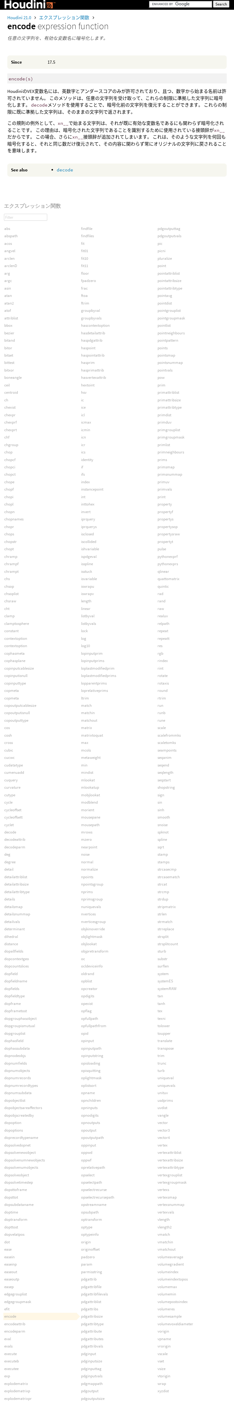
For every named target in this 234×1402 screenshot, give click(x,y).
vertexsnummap (171, 1204)
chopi (8, 496)
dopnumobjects (17, 1070)
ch (6, 400)
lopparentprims (94, 683)
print (161, 496)
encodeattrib (14, 1323)
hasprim (88, 362)
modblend (89, 802)
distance (11, 943)
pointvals (165, 370)
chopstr (10, 541)
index (85, 481)
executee (11, 1368)
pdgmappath (92, 1383)
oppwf (86, 1160)
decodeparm (14, 847)
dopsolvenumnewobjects (24, 1160)
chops (9, 534)
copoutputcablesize (20, 705)
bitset (8, 355)
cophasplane (14, 660)
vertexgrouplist (170, 1175)
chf (6, 437)
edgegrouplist (15, 1294)
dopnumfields (15, 1063)
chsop (9, 586)
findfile (86, 228)
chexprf (10, 422)
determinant (14, 929)
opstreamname (93, 1204)
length (86, 601)
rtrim (162, 698)
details (9, 899)
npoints (87, 876)
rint (160, 668)
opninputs (89, 1107)
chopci (9, 467)
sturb (162, 951)
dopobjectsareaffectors (23, 1107)
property (165, 504)
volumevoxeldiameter (175, 1323)
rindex (163, 660)
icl (83, 414)
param (86, 1264)
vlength (164, 1219)
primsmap (166, 467)
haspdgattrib (91, 340)
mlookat (88, 780)
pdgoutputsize (93, 1398)
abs (7, 228)
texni (161, 1018)
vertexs (163, 1189)
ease (8, 1249)
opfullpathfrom (93, 1025)
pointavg (165, 295)
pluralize (165, 258)
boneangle (13, 377)
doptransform (15, 1219)
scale (162, 727)
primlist (164, 444)
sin (160, 802)
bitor (8, 347)
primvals (165, 489)
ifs (83, 474)
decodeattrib (14, 839)
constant (11, 630)
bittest (9, 362)
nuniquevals (91, 906)
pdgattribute (91, 1331)
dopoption (12, 1122)
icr (83, 444)
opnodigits (89, 1115)
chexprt (10, 429)
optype (86, 1227)
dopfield (11, 973)
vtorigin (164, 1376)
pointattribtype (170, 288)
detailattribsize (16, 884)
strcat (162, 884)
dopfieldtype (14, 996)
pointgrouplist (169, 310)
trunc (162, 1063)
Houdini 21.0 (19, 17)
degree (10, 862)
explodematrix (16, 1383)
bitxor (9, 370)
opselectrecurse (94, 1189)
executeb (11, 1361)
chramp (10, 556)
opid (84, 1033)
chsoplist (11, 593)
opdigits (87, 996)
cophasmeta (14, 653)
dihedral (11, 936)
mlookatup (90, 787)
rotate (163, 675)
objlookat (89, 943)
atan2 (9, 303)
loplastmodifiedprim (98, 668)
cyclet (9, 824)
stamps (163, 862)
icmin (85, 429)
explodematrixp (17, 1390)
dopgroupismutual (19, 1025)
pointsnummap (170, 362)
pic (160, 243)
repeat (163, 630)
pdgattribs (89, 1309)
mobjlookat (90, 795)
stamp (163, 854)
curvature (12, 787)
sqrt (161, 847)
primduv (165, 422)
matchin (88, 712)
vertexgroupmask (172, 1182)
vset (161, 1361)
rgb (160, 653)
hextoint (87, 385)
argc (8, 280)
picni (161, 250)
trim (161, 1055)
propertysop (168, 526)
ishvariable (90, 548)
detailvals (12, 921)
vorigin (163, 1331)
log (83, 638)
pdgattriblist (91, 1301)
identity (87, 459)
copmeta (11, 690)
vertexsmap (167, 1197)
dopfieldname (15, 981)
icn (83, 437)
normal (87, 862)
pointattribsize (169, 280)
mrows (86, 832)
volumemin (167, 1294)
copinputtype (15, 683)
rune (161, 720)
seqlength (165, 772)
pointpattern (168, 340)
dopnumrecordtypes (21, 1085)
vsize (161, 1368)
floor (85, 273)
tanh (161, 1003)
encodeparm (14, 1331)
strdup (163, 899)
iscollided (88, 541)
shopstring (166, 787)
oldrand (87, 973)
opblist (86, 981)
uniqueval (166, 1077)
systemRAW (167, 988)
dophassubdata (17, 1048)
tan (160, 996)
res (160, 645)
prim (161, 385)
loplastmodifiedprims (98, 675)
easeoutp (11, 1279)
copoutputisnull (17, 712)
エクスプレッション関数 (64, 17)
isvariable (89, 578)
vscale (163, 1353)
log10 (85, 645)
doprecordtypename (21, 1137)
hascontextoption (95, 325)
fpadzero (88, 280)
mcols (86, 750)
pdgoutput (89, 1390)
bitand (9, 340)
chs (7, 578)
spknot (163, 832)
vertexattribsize (170, 1160)
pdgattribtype (92, 1323)
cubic (8, 750)
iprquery (88, 519)
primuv (163, 481)
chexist (10, 407)
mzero (86, 839)
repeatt (163, 638)
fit (82, 243)
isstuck (86, 571)
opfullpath (89, 1018)
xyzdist (163, 1390)
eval (7, 1338)
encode (10, 1316)
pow (161, 377)
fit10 (84, 258)
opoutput (88, 1130)
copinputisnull (15, 675)
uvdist (162, 1107)
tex (160, 1010)
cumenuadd (14, 772)
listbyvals (88, 623)
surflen (163, 966)
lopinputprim (92, 653)
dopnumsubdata (18, 1092)
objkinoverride (93, 929)
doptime (11, 1212)
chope (9, 481)
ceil (7, 385)
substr (163, 958)
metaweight (91, 757)
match (86, 705)
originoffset (90, 1249)
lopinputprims (92, 660)
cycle (8, 802)
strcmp (163, 891)
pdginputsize (91, 1361)
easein (9, 1256)
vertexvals (166, 1212)
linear (85, 608)
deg (7, 854)
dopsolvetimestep (18, 1182)
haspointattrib (93, 355)
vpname (164, 1338)
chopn (9, 511)
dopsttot (11, 1197)
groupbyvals (91, 318)
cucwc (9, 757)
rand (161, 601)
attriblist (11, 318)
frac (84, 288)
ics (83, 452)
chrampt (11, 571)
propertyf (165, 511)
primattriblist (168, 392)
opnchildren (91, 1100)
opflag (86, 1010)
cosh (8, 735)
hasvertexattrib (93, 377)
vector (163, 1122)
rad (160, 593)
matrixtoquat (92, 735)
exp (7, 1376)
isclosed (87, 534)
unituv (163, 1092)
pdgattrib (89, 1279)
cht (6, 608)
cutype (9, 795)
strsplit (163, 936)
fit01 (84, 250)
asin (7, 288)
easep (9, 1286)
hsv (84, 392)
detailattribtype (17, 891)
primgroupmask (171, 437)
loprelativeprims (94, 690)
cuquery (11, 780)
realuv (163, 615)
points (163, 347)
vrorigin (164, 1346)
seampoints (167, 750)
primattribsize (169, 400)
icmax (86, 422)
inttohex (87, 504)
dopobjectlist (14, 1100)
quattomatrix (168, 578)
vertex (163, 1145)
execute (10, 1353)
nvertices (88, 914)
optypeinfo (90, 1234)
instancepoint (92, 489)
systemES (165, 981)
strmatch (165, 921)
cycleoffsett (13, 817)
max (84, 742)
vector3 (164, 1130)
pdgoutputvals (169, 235)
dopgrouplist (14, 1033)
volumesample (170, 1316)
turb (161, 1070)
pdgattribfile (91, 1286)
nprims (87, 891)
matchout (89, 720)
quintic (163, 586)
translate (165, 1040)
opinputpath (91, 1048)
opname (88, 1092)
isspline (87, 563)
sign (161, 795)
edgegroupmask (17, 1301)
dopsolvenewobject (20, 1152)
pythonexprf (168, 556)
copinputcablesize (19, 668)
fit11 (84, 265)
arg (7, 273)
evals (8, 1346)
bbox (8, 325)
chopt (9, 548)
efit (6, 1309)
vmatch (164, 1234)
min (84, 765)
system (163, 973)
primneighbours (171, 452)
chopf (9, 489)
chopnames (13, 519)
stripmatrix (167, 906)
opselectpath (91, 1182)
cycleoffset (12, 809)
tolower (164, 1025)
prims (162, 459)
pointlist (164, 325)
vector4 (164, 1137)
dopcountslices (16, 966)
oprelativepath (93, 1167)
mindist (87, 772)
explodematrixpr (18, 1398)
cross (8, 742)
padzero (88, 1256)
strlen (162, 914)
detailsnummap (17, 914)
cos (7, 727)
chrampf (11, 563)
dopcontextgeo (16, 958)
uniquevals (166, 1085)
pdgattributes (92, 1338)
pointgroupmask (171, 318)
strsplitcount (168, 943)
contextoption (15, 638)
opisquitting (91, 1070)
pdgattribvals (92, 1346)
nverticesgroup (93, 921)
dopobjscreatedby (19, 1115)
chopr (9, 526)
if (82, 467)
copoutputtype (16, 720)
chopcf (10, 459)
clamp (9, 615)
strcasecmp (167, 869)
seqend (163, 765)
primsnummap (170, 474)
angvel (9, 250)
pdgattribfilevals (94, 1294)
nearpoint (89, 847)
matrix (86, 727)
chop (8, 452)
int (83, 496)
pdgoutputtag (169, 228)
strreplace (166, 929)
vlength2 (165, 1227)
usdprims (165, 1100)
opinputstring (92, 1055)
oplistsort (88, 1085)
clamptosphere (16, 623)
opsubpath (90, 1212)
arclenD (10, 265)
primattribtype (170, 407)
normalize (89, 869)
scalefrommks (169, 735)
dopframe (12, 1003)
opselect (87, 1175)
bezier (9, 333)
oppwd (86, 1152)
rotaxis (163, 683)
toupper (164, 1033)
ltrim (85, 698)
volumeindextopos (173, 1279)
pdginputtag (91, 1368)
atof (7, 310)
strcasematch (169, 876)
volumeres (166, 1309)
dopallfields (13, 951)
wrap (162, 1383)
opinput (87, 1040)
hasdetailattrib (93, 333)
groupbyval (90, 310)
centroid (11, 392)
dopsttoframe (15, 1189)
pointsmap (166, 355)
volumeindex (168, 1271)
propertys (165, 519)
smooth (164, 817)
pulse (162, 548)
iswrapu (87, 586)
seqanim (165, 757)
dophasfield (13, 1040)
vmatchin (165, 1242)
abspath (11, 235)
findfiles (87, 235)
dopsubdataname (19, 1204)
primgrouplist (169, 429)
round (163, 690)
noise (85, 854)
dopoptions (13, 1130)
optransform (91, 1219)
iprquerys (89, 526)
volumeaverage (170, 1256)
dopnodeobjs (15, 1055)
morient (87, 809)
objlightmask (91, 936)
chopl (8, 504)
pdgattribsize (92, 1316)
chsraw (10, 601)
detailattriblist (15, 876)
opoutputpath (92, 1137)
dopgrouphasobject (20, 1018)
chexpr (10, 414)
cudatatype (13, 765)
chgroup (11, 444)
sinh (161, 809)
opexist (87, 1003)
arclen (9, 258)
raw (161, 608)
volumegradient (171, 1264)
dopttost (11, 1227)
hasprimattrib (92, 370)
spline (162, 839)
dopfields (11, 988)
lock (84, 630)
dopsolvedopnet (17, 1145)
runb (161, 712)
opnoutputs (90, 1122)
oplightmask (91, 1077)
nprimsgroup (92, 899)
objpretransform (94, 951)
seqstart (164, 780)
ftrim (85, 303)
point (162, 265)
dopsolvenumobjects (21, 1167)
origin (86, 1242)
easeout (10, 1271)
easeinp (10, 1264)
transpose (166, 1048)
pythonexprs (168, 563)
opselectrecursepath (97, 1197)
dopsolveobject (16, 1175)
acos (8, 243)
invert (85, 511)
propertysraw (169, 534)
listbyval (87, 615)
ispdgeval (89, 556)
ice (83, 407)
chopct (10, 474)
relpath (163, 623)
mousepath (90, 824)
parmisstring (91, 1271)
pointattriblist (169, 273)
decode (65, 170)
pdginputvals (91, 1376)
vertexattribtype (171, 1167)
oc (83, 958)
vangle (163, 1115)
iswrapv (87, 593)
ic (82, 400)
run (160, 705)
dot (7, 1242)
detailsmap (13, 906)
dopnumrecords (17, 1077)
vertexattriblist (169, 1152)
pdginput (88, 1353)
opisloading (90, 1063)
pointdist (165, 303)
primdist (164, 414)
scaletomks (167, 742)
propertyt (165, 541)
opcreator (89, 988)
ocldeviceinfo (92, 966)
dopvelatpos (14, 1234)
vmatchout (167, 1249)
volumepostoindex (173, 1301)
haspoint (88, 347)
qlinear (163, 571)
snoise (163, 824)
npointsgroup (92, 884)
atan (8, 295)
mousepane (90, 817)
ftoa (84, 295)
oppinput (88, 1145)
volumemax (167, 1286)
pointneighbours (171, 333)
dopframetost (15, 1010)
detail (8, 869)
